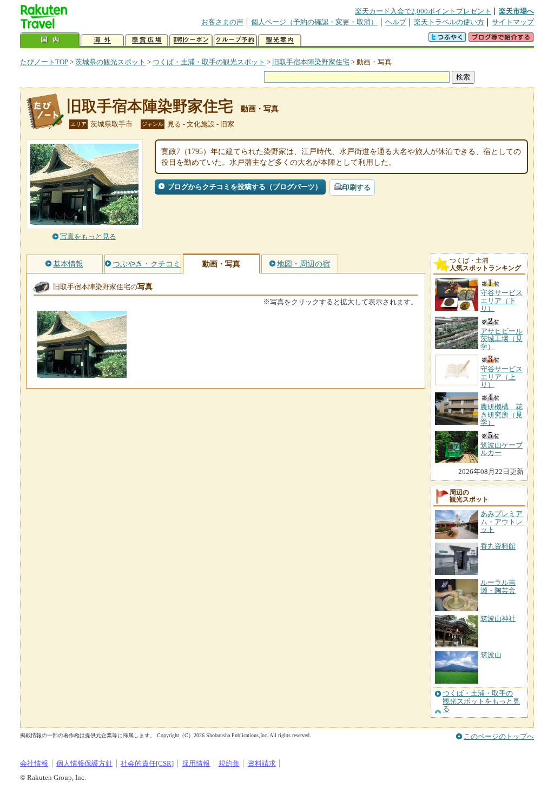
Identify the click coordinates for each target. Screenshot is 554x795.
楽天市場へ (516, 11)
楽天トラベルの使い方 (449, 22)
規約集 (229, 763)
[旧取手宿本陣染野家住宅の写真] (82, 372)
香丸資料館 (498, 546)
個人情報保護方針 (84, 763)
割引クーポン (191, 40)
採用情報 (196, 763)
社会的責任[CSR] (147, 763)
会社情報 (34, 763)
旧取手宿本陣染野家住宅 (310, 62)
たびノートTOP (44, 62)
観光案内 (279, 40)
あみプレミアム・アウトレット (501, 521)
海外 (102, 40)
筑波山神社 (498, 618)
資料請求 (262, 763)
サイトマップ (513, 22)
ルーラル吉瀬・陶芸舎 (498, 586)
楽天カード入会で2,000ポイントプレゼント (423, 11)
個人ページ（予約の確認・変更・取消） (314, 22)
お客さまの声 (222, 22)
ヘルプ (395, 22)
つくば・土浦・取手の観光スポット (209, 62)
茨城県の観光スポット (110, 62)
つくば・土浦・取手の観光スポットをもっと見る (481, 701)
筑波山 (491, 655)
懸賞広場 (146, 40)
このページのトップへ (499, 736)
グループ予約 (235, 40)
